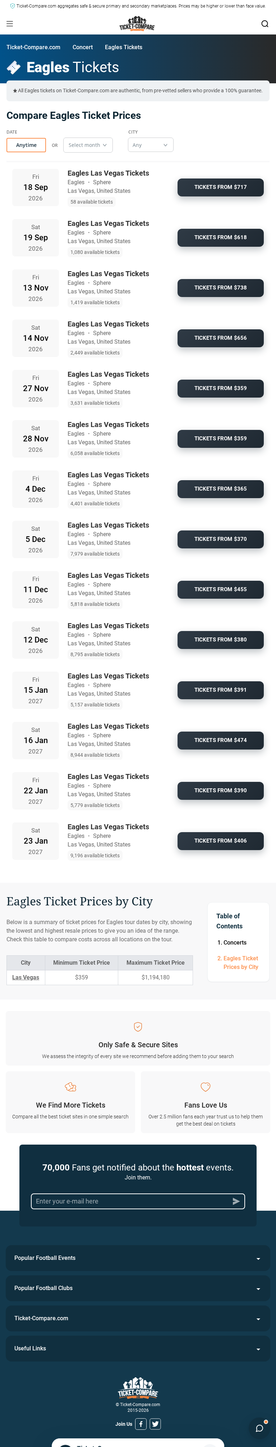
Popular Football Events (44, 1257)
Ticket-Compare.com (33, 47)
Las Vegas (25, 977)
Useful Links (30, 1348)
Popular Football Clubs (43, 1288)
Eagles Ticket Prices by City (241, 962)
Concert (83, 47)
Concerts (235, 942)
